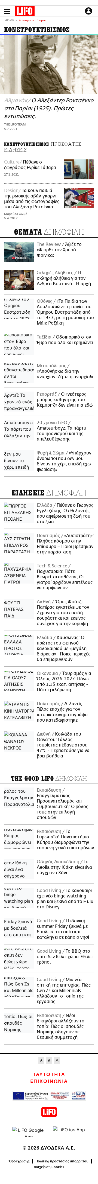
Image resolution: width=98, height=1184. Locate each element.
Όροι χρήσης (19, 1161)
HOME (9, 20)
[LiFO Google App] (28, 1132)
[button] (7, 11)
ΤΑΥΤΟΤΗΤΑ (49, 1074)
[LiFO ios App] (69, 1131)
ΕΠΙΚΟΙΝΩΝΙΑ (49, 1081)
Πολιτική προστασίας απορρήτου (61, 1161)
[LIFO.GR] (25, 12)
